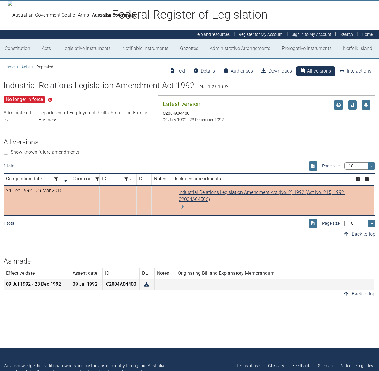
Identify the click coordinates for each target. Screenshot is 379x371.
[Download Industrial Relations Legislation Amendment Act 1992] (146, 284)
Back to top (363, 234)
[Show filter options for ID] (128, 179)
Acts (46, 48)
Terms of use (248, 365)
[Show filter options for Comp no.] (99, 179)
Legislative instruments (86, 48)
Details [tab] (208, 71)
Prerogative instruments (307, 48)
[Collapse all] (366, 179)
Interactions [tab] (359, 71)
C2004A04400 (121, 284)
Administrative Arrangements (240, 48)
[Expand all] (358, 179)
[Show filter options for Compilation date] (58, 179)
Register (261, 34)
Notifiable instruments (145, 48)
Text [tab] (180, 71)
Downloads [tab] (280, 71)
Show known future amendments (45, 152)
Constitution (17, 48)
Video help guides (357, 365)
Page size (331, 165)
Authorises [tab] (242, 71)
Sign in (311, 34)
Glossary (276, 365)
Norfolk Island (357, 48)
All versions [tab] (319, 71)
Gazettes (189, 48)
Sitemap (325, 365)
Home (9, 67)
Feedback (301, 365)
